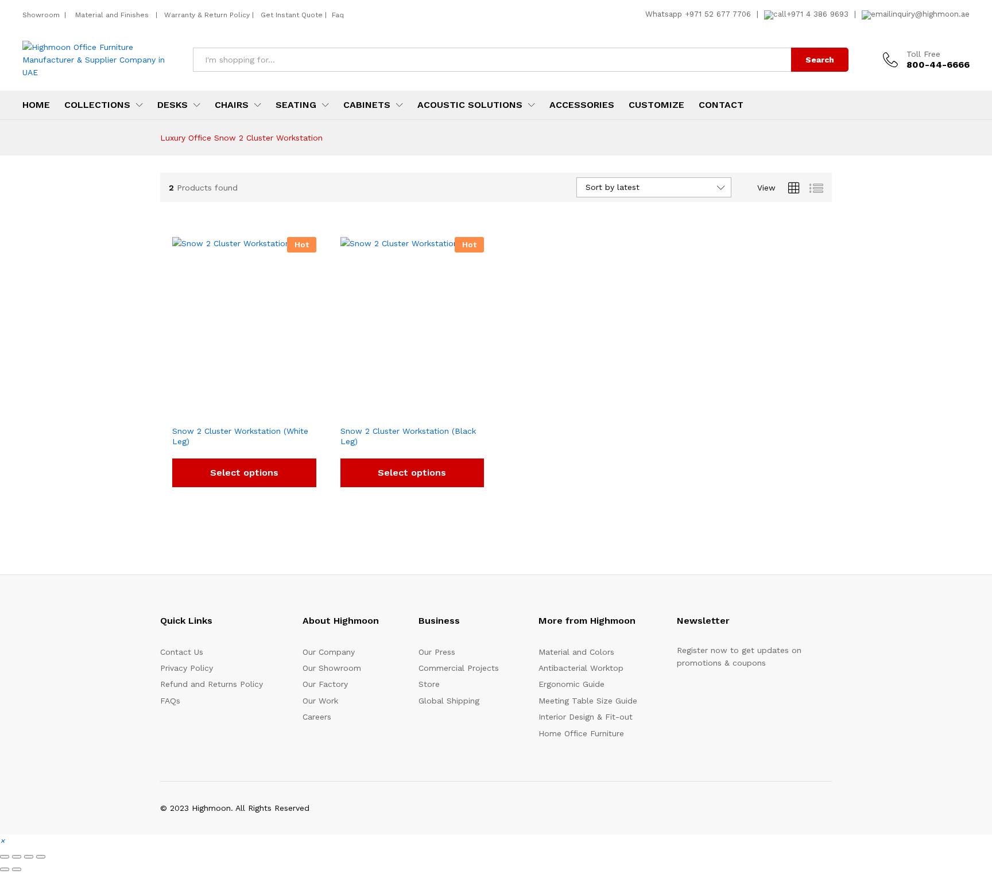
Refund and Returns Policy (211, 684)
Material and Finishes (113, 15)
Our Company (329, 651)
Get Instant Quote (292, 15)
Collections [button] (97, 105)
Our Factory (325, 684)
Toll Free (923, 54)
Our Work (320, 700)
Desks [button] (172, 105)
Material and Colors (576, 651)
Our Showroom (332, 668)
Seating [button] (296, 105)
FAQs (170, 700)
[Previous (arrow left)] (4, 869)
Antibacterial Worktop (580, 668)
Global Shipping (448, 700)
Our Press (436, 651)
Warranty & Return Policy (206, 15)
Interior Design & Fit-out (585, 716)
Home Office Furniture (581, 733)
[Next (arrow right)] (16, 869)
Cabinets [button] (366, 105)
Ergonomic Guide (571, 684)
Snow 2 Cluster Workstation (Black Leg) (408, 436)
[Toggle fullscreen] (16, 856)
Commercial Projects (458, 668)
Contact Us (181, 651)
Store (429, 684)
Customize (656, 105)
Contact (721, 105)
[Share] (28, 856)
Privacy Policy (186, 668)
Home (36, 105)
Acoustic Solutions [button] (469, 105)
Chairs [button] (232, 105)
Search (819, 59)
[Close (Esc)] (40, 856)
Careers (317, 716)
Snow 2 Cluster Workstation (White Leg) (240, 436)
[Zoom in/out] (4, 856)
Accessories (581, 105)
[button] (2, 840)
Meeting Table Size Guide (587, 700)
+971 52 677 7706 (718, 14)
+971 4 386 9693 (817, 14)
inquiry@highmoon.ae (930, 14)
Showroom (42, 15)
